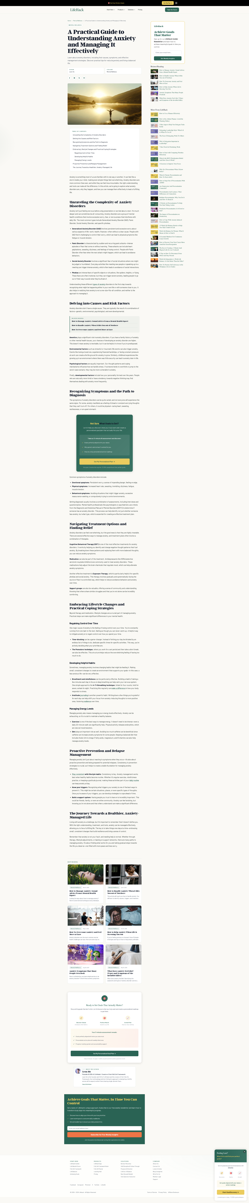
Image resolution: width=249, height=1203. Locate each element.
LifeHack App (98, 1163)
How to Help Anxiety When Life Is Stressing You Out (122, 933)
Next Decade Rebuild (127, 1174)
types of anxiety (99, 284)
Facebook (73, 1185)
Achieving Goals (74, 1174)
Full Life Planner (98, 1169)
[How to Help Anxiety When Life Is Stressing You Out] (123, 916)
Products (120, 9)
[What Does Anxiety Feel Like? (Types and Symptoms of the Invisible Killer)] (123, 955)
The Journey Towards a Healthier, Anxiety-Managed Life (92, 167)
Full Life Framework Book (101, 1166)
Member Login (157, 1176)
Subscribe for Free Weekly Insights (104, 1135)
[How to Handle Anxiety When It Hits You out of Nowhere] (123, 874)
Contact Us (156, 1166)
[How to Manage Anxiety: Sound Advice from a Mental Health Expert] (85, 874)
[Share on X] (79, 78)
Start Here (110, 9)
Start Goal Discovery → (231, 1192)
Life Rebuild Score (75, 1166)
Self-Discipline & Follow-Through (130, 1166)
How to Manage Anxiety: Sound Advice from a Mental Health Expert (100, 321)
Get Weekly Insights (168, 58)
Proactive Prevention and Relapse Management (90, 164)
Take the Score (172, 10)
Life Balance (73, 1171)
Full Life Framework (75, 1169)
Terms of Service (152, 1192)
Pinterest (88, 1185)
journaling (84, 695)
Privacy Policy (162, 1192)
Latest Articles (157, 1169)
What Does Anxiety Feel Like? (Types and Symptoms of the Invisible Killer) (120, 973)
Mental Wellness (77, 20)
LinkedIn (103, 1185)
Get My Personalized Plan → (104, 461)
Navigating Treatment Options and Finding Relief (90, 146)
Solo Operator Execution (128, 1176)
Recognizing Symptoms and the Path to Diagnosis (90, 142)
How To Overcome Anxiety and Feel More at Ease (92, 330)
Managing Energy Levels (83, 160)
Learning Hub (98, 1171)
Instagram (80, 1185)
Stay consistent (78, 774)
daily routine (134, 780)
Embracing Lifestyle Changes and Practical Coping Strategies (94, 149)
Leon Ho (71, 72)
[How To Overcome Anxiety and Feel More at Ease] (85, 916)
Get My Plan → (167, 3)
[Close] (176, 3)
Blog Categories (157, 1171)
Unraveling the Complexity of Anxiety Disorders (89, 135)
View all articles (87, 1084)
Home (69, 20)
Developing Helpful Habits (84, 156)
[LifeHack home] (77, 9)
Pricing (140, 9)
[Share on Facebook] (69, 78)
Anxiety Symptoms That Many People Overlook (83, 972)
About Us (155, 1163)
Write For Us (156, 1174)
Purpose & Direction (126, 1169)
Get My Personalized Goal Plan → (104, 1053)
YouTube (96, 1185)
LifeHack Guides (74, 1163)
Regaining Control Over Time (85, 153)
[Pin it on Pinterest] (74, 78)
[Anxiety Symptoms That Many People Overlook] (85, 955)
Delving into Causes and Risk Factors (85, 138)
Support (155, 1179)
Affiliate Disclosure (173, 1192)
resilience (87, 701)
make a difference (118, 688)
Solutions (131, 9)
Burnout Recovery (126, 1163)
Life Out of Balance (126, 1171)
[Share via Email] (84, 78)
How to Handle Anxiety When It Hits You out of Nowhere (95, 325)
